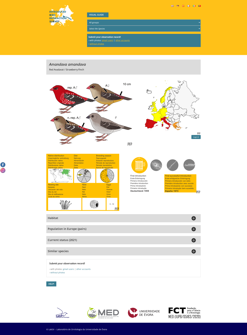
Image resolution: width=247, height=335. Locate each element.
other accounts (122, 40)
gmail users (107, 40)
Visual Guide (96, 14)
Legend (196, 137)
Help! (51, 283)
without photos (97, 43)
